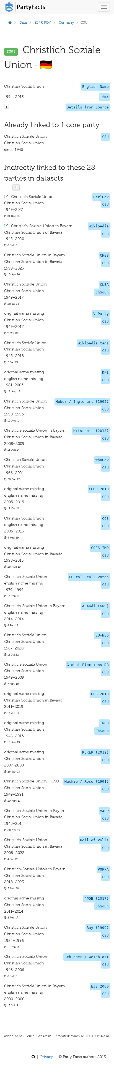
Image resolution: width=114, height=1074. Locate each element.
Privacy (46, 1056)
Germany (66, 22)
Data (23, 22)
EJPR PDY (43, 22)
